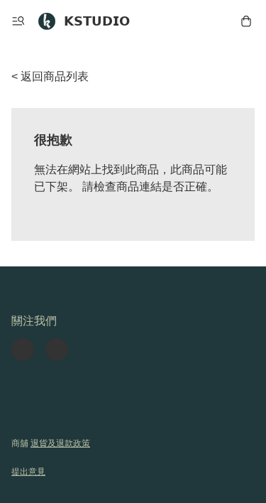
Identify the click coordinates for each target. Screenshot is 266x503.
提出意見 (28, 472)
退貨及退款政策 (60, 443)
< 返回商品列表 (50, 76)
